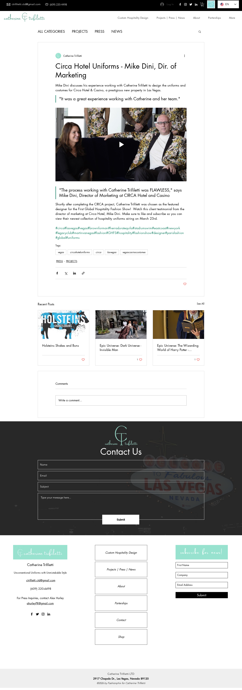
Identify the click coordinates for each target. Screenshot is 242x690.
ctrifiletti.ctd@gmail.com (26, 4)
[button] (202, 4)
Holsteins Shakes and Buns (60, 345)
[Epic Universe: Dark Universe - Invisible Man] (121, 324)
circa (98, 252)
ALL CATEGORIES (51, 31)
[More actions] (184, 56)
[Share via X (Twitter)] (65, 273)
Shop (121, 637)
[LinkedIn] (196, 4)
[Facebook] (180, 4)
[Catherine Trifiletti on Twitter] (191, 4)
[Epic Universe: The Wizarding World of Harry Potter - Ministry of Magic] (178, 324)
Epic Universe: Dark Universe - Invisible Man (120, 347)
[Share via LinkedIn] (74, 273)
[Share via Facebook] (57, 273)
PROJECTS (80, 31)
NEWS (116, 31)
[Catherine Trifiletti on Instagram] (43, 614)
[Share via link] (83, 273)
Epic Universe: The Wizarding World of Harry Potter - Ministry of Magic (177, 347)
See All (200, 303)
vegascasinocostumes (133, 252)
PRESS (99, 31)
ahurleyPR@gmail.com (40, 603)
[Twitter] (185, 4)
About (121, 586)
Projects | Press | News (121, 569)
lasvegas (111, 252)
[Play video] (121, 144)
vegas (61, 252)
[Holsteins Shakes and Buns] (63, 324)
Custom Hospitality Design (121, 553)
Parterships (121, 603)
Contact (121, 620)
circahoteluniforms (80, 252)
